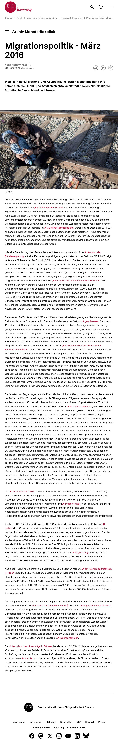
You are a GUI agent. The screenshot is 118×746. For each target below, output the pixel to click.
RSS (79, 722)
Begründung (82, 552)
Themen (8, 18)
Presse (101, 722)
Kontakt (89, 722)
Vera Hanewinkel (18, 65)
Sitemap (51, 722)
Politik (19, 18)
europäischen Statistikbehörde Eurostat (77, 280)
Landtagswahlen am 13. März (94, 605)
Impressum (18, 722)
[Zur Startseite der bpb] (18, 11)
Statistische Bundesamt (50, 207)
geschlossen (92, 321)
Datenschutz (36, 722)
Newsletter (66, 722)
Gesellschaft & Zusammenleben (41, 18)
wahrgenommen (69, 637)
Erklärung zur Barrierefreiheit (69, 727)
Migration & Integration (71, 18)
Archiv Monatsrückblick (33, 31)
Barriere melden (41, 727)
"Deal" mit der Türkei (23, 491)
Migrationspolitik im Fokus (98, 18)
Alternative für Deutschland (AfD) (49, 605)
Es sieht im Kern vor (81, 406)
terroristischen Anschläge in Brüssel (32, 646)
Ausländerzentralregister (60, 227)
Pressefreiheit (72, 503)
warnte (28, 658)
